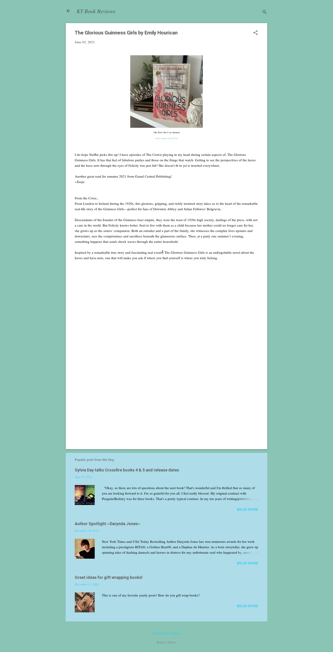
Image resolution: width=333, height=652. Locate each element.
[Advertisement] (166, 407)
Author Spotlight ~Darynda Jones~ (107, 523)
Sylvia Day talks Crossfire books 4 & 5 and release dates (127, 470)
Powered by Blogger (166, 633)
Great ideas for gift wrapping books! (108, 577)
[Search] (264, 12)
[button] (255, 33)
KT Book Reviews (96, 10)
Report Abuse (166, 642)
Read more (247, 509)
